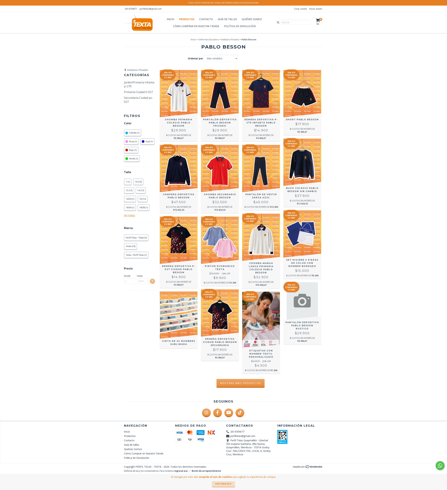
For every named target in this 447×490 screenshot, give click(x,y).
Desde (127, 275)
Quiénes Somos (252, 19)
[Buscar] (277, 22)
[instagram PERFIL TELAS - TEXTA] (206, 412)
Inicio (170, 19)
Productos (186, 19)
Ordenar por (195, 58)
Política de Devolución (240, 26)
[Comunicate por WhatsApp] (440, 465)
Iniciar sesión (315, 8)
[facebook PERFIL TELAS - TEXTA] (217, 412)
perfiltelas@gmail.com (151, 8)
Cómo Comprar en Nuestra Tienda (196, 26)
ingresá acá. (181, 470)
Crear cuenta (300, 8)
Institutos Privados (230, 39)
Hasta (140, 275)
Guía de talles (227, 19)
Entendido (223, 483)
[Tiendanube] (307, 467)
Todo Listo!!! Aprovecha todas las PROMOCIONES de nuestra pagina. (223, 2)
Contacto (206, 19)
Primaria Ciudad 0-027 (138, 92)
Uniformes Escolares (208, 39)
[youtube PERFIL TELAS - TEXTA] (228, 412)
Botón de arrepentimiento (206, 470)
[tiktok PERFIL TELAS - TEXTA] (240, 412)
